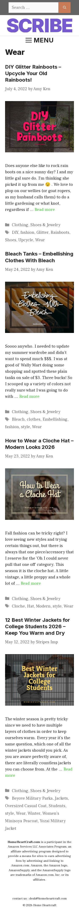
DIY (15, 232)
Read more (45, 209)
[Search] (65, 7)
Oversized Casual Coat (26, 806)
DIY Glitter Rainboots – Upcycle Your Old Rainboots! (33, 73)
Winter (34, 813)
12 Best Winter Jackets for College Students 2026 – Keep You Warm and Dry (37, 626)
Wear (40, 240)
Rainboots (60, 232)
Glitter (42, 232)
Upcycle (25, 240)
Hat (30, 606)
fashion (27, 232)
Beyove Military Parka (32, 798)
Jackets (61, 798)
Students (57, 806)
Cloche (18, 606)
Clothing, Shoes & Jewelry (36, 225)
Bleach (18, 419)
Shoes (10, 240)
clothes (33, 419)
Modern (43, 606)
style (25, 427)
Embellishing (55, 419)
